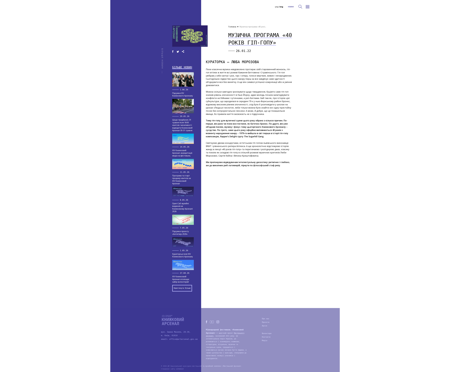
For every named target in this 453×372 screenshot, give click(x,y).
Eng (281, 7)
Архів (264, 326)
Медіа (264, 340)
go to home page (155, 6)
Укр (276, 7)
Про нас (265, 319)
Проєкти (265, 322)
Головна (232, 26)
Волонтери (266, 333)
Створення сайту (172, 369)
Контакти (266, 337)
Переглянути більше (182, 288)
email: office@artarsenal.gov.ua (179, 339)
